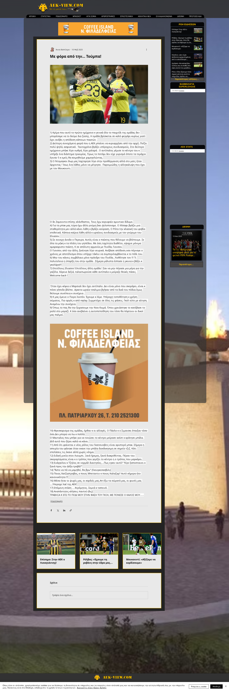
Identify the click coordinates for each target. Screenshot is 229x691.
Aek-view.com (66, 5)
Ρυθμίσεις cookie (198, 686)
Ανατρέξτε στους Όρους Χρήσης (92, 687)
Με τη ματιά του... (58, 9)
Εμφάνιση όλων (154, 528)
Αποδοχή (216, 686)
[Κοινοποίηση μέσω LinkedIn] (64, 510)
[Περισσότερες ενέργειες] (146, 49)
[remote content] (99, 196)
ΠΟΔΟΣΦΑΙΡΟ (56, 501)
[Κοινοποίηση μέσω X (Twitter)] (57, 510)
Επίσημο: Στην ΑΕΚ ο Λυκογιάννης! (52, 561)
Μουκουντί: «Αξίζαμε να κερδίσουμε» (141, 561)
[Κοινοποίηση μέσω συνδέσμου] (70, 510)
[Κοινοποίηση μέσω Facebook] (51, 510)
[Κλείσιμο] (225, 686)
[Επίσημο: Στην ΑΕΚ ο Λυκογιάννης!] (56, 544)
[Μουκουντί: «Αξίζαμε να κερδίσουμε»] (142, 544)
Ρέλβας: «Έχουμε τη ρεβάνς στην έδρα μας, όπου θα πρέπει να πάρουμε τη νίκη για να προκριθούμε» (97, 561)
